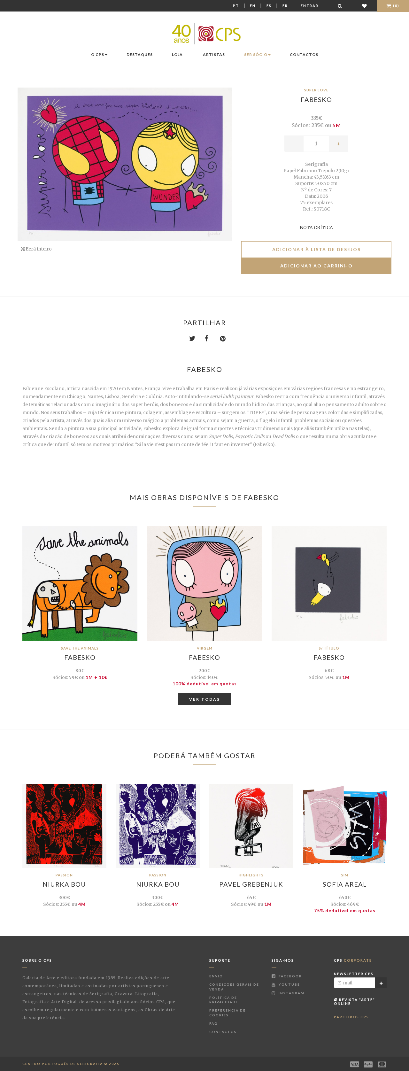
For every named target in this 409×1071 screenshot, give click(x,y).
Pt (236, 6)
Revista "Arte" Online (354, 1002)
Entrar (310, 6)
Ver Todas (204, 699)
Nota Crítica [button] (316, 227)
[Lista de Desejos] (364, 6)
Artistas (214, 54)
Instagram (291, 993)
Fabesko (316, 99)
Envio (216, 976)
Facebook (289, 976)
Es (269, 6)
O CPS (97, 54)
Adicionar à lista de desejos (316, 249)
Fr (285, 6)
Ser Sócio (255, 54)
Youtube (288, 984)
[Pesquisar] (340, 6)
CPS (353, 960)
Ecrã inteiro (38, 249)
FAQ (213, 1023)
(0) (395, 6)
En (253, 6)
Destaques (140, 54)
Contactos (304, 54)
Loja (177, 54)
